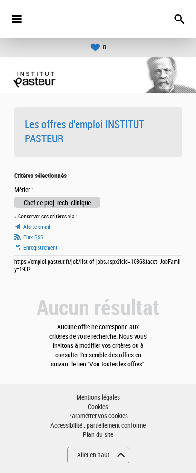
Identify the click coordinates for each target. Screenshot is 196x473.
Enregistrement (40, 248)
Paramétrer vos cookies (98, 416)
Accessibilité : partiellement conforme (98, 426)
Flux (33, 237)
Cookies (98, 407)
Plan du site (98, 435)
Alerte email (36, 227)
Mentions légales (98, 398)
